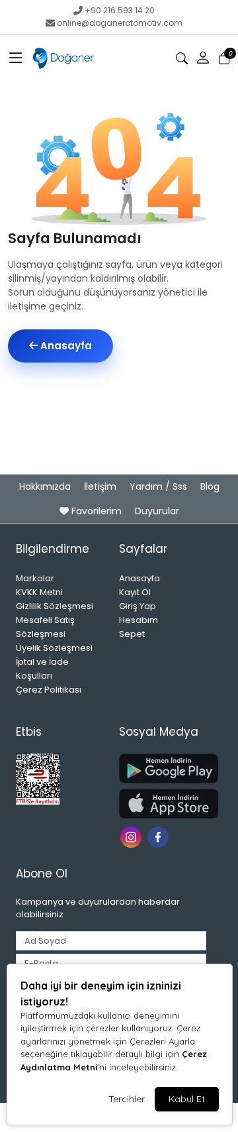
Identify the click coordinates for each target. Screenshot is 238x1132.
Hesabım (138, 620)
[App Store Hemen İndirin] (162, 804)
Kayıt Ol (135, 592)
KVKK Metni (39, 592)
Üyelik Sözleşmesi (54, 648)
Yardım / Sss (160, 486)
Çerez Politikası (48, 689)
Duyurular (157, 511)
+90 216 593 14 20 (120, 10)
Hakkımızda (46, 486)
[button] (16, 58)
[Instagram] (132, 836)
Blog (209, 486)
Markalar (35, 578)
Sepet (132, 634)
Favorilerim (96, 511)
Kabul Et (187, 1099)
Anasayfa (65, 346)
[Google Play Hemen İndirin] (162, 768)
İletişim (101, 486)
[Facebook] (159, 836)
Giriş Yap (137, 606)
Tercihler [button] (126, 1099)
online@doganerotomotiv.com (119, 22)
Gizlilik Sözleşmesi (54, 606)
